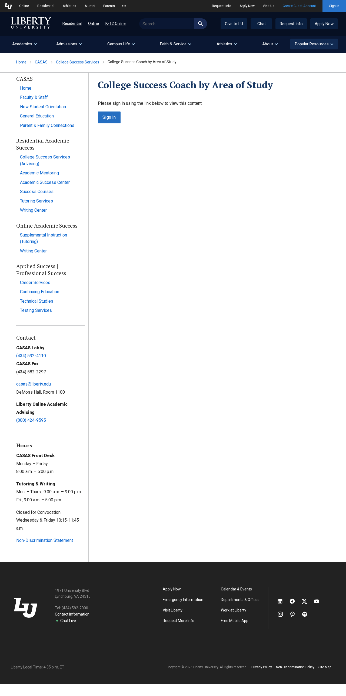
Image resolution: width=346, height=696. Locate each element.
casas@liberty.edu (33, 384)
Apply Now (247, 6)
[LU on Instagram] (283, 614)
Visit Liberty (172, 610)
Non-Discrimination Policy (295, 667)
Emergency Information (183, 599)
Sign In (334, 6)
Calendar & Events (236, 589)
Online (24, 6)
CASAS (41, 62)
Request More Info (178, 621)
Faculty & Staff (34, 97)
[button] (314, 44)
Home (21, 62)
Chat (261, 23)
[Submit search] (200, 23)
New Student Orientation (43, 106)
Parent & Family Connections (47, 125)
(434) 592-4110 (31, 355)
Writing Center (33, 210)
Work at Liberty (233, 610)
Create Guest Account (299, 6)
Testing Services (36, 310)
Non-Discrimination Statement (44, 540)
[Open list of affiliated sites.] (124, 6)
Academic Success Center (45, 182)
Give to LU (234, 23)
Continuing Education (39, 291)
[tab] (24, 44)
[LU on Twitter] (307, 601)
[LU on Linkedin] (282, 601)
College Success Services (77, 62)
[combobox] (173, 23)
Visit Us (268, 6)
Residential (45, 6)
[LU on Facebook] (295, 601)
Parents (109, 6)
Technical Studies (36, 301)
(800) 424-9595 (31, 420)
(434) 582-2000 (75, 608)
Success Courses (37, 191)
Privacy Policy (261, 667)
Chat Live (68, 621)
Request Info (221, 6)
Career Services (35, 282)
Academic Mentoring (39, 172)
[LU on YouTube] (319, 601)
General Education (37, 116)
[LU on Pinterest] (295, 614)
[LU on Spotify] (307, 614)
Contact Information (72, 614)
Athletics (69, 6)
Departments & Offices (240, 599)
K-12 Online (115, 23)
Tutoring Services (36, 201)
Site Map (324, 667)
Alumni (90, 6)
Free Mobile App (234, 621)
